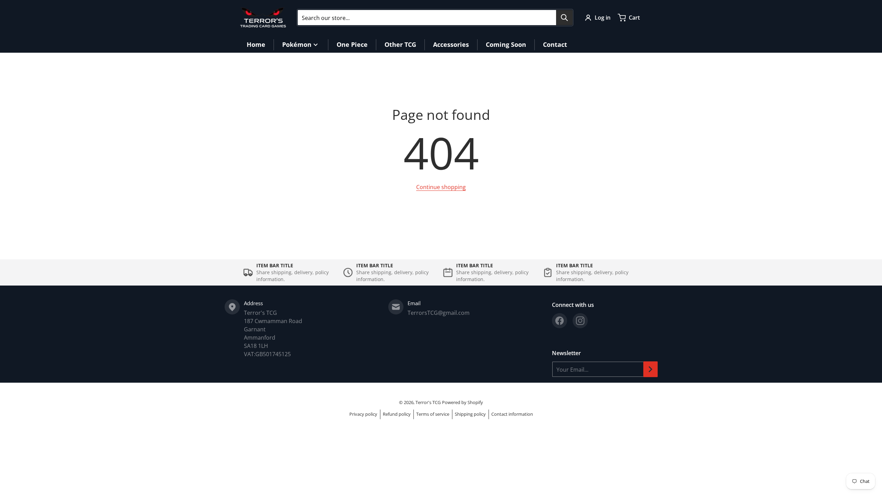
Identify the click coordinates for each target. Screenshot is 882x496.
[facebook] (559, 320)
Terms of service (432, 414)
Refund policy (397, 414)
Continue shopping (441, 187)
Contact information (512, 414)
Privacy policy (363, 414)
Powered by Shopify (462, 402)
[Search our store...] (564, 17)
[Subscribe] (650, 369)
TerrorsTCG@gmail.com (439, 313)
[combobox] (435, 17)
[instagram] (580, 320)
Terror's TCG (428, 402)
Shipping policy (470, 414)
